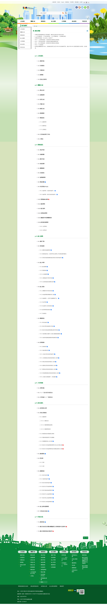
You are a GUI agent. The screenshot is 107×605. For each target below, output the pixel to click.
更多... (42, 582)
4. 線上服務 (39, 236)
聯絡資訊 (32, 569)
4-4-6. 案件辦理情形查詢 (45, 309)
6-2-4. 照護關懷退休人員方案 (46, 441)
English (62, 2)
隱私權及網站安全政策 (23, 586)
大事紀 (32, 576)
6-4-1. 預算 (42, 462)
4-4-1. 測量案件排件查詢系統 (46, 290)
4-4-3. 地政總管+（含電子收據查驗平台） (49, 298)
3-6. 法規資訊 (41, 172)
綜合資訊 (74, 21)
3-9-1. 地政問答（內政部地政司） (47, 190)
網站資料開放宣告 (35, 586)
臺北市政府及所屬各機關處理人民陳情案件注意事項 (85, 560)
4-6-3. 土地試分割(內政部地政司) (47, 354)
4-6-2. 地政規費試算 (44, 350)
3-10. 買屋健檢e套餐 (43, 199)
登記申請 (43, 555)
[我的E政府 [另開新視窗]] (75, 590)
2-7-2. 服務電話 (43, 125)
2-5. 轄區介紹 (41, 108)
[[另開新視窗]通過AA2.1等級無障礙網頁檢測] (70, 590)
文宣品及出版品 (74, 571)
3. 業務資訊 (39, 144)
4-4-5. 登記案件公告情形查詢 (46, 305)
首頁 (36, 26)
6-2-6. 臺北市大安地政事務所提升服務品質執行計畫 (51, 448)
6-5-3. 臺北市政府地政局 (45, 482)
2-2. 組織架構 (41, 94)
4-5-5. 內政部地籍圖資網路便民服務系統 (48, 337)
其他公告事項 (23, 565)
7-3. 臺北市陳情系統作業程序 (45, 531)
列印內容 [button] (87, 31)
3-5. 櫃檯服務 (41, 168)
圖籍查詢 (53, 564)
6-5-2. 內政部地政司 (44, 478)
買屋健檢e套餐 (44, 579)
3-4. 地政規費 (41, 163)
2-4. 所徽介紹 (41, 104)
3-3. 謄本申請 (41, 159)
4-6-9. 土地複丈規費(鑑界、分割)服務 (48, 376)
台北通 (81, 2)
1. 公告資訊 (39, 56)
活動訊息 (22, 560)
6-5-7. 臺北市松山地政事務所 (46, 497)
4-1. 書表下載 (41, 241)
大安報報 (64, 21)
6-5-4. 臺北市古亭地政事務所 (46, 486)
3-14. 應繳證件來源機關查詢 (45, 217)
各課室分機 (29, 599)
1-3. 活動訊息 (41, 70)
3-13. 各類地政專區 (42, 213)
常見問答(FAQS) (43, 575)
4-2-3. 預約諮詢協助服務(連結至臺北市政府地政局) (51, 257)
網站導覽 (54, 2)
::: (18, 25)
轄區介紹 (32, 564)
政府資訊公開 (74, 555)
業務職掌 (32, 567)
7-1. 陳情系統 (41, 522)
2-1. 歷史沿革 (41, 90)
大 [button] (89, 2)
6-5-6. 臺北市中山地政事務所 (46, 494)
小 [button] (84, 2)
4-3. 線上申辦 (41, 262)
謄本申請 (43, 560)
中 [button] (86, 2)
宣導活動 (63, 555)
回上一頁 (86, 537)
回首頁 (58, 2)
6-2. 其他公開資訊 (42, 412)
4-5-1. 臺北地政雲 (43, 322)
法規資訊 (43, 567)
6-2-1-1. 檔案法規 (45, 420)
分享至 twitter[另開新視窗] (82, 7)
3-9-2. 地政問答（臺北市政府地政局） (48, 194)
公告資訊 (22, 21)
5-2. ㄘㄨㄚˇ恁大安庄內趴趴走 (45, 392)
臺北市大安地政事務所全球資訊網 (28, 8)
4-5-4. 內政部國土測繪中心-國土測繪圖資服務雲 (50, 333)
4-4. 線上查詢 (41, 286)
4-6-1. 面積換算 (43, 346)
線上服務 (53, 21)
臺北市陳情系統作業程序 (85, 567)
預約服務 (53, 557)
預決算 (73, 565)
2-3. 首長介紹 (41, 99)
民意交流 (84, 21)
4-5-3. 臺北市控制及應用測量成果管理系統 (49, 330)
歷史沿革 (32, 555)
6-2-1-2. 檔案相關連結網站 (47, 424)
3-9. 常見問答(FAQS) (43, 186)
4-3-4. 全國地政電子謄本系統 (46, 278)
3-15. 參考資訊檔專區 (43, 222)
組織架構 (32, 557)
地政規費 (43, 562)
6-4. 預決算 (40, 458)
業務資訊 (43, 21)
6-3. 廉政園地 (41, 453)
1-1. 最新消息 (41, 61)
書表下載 (53, 555)
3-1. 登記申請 (41, 149)
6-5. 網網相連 (41, 471)
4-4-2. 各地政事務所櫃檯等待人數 (47, 294)
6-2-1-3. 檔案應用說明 (46, 429)
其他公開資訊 (74, 559)
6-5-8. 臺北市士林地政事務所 (46, 501)
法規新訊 (22, 557)
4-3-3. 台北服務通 (43, 274)
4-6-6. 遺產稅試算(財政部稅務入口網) (48, 365)
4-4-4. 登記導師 (43, 302)
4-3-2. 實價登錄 (43, 270)
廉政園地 (74, 563)
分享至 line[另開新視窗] (85, 7)
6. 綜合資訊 (39, 403)
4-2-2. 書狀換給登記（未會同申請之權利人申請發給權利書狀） (53, 253)
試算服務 (53, 567)
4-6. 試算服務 (41, 342)
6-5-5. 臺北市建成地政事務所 (46, 490)
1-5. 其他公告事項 (42, 79)
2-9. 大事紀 (40, 139)
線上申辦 (53, 560)
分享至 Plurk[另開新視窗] (79, 7)
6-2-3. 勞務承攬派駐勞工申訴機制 (47, 437)
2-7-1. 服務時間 (43, 121)
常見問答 (72, 2)
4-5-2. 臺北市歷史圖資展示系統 (46, 326)
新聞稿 (21, 562)
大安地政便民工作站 (33, 572)
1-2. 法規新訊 (41, 65)
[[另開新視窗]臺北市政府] (78, 590)
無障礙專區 (43, 569)
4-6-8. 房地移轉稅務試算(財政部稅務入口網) (49, 373)
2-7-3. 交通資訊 (43, 129)
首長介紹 (32, 560)
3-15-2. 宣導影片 (43, 230)
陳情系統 (67, 2)
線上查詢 (53, 562)
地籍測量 (43, 557)
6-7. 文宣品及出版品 (43, 511)
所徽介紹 (32, 562)
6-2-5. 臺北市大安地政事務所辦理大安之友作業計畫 (51, 445)
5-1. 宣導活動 (41, 388)
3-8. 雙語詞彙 (41, 182)
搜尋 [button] (63, 13)
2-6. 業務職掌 (41, 113)
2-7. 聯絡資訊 (41, 117)
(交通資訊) (41, 591)
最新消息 (22, 555)
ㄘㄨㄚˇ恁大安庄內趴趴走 (64, 559)
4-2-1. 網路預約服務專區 (45, 250)
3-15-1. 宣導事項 (43, 226)
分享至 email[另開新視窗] (88, 7)
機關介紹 (33, 21)
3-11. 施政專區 (41, 204)
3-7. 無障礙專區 (42, 177)
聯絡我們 (62, 586)
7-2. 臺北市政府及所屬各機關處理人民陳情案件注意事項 (52, 526)
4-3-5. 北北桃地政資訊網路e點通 (47, 281)
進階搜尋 (65, 13)
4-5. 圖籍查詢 (41, 318)
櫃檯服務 (43, 564)
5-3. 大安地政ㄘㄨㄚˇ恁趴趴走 (45, 397)
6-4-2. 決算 (42, 466)
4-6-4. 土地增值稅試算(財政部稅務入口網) (49, 357)
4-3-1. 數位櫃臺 (43, 266)
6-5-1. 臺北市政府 (43, 475)
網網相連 (74, 567)
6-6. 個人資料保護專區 (43, 506)
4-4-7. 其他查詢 (43, 313)
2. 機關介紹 (39, 85)
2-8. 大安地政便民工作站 (44, 134)
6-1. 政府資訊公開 (42, 408)
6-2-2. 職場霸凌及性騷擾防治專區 (47, 433)
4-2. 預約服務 (41, 246)
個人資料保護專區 (53, 586)
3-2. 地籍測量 (41, 154)
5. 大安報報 (39, 383)
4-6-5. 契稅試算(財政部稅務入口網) (47, 361)
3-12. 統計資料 (41, 208)
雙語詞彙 (76, 2)
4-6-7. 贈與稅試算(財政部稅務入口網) (48, 369)
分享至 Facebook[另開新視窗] (76, 7)
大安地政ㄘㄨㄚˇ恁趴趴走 (64, 564)
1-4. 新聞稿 (40, 74)
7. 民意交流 (39, 517)
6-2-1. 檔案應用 (43, 416)
